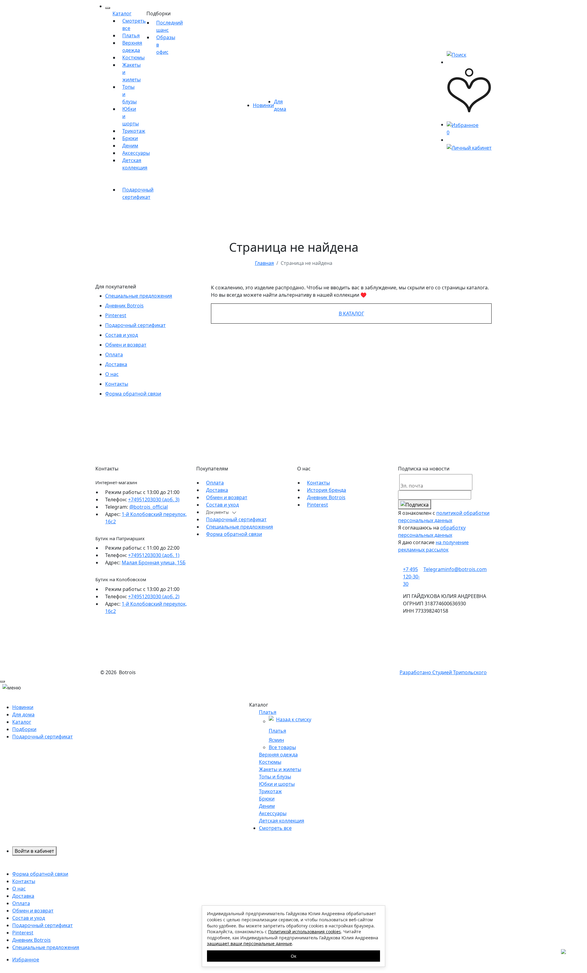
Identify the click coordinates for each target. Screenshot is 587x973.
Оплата (114, 354)
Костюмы (133, 57)
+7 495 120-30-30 (411, 576)
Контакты (116, 384)
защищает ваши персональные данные (249, 943)
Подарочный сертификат (135, 325)
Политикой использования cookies (304, 931)
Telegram (434, 569)
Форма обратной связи (133, 393)
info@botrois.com (466, 569)
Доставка (116, 364)
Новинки (263, 105)
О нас (112, 374)
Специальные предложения (138, 295)
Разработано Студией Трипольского (443, 672)
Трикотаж (133, 131)
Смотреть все (275, 828)
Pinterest (115, 315)
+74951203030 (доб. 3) (153, 499)
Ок (293, 956)
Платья (131, 35)
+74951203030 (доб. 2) (153, 596)
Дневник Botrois (124, 305)
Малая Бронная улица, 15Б (154, 562)
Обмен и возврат (125, 344)
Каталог (122, 13)
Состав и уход (121, 335)
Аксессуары (136, 153)
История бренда (326, 490)
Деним (130, 145)
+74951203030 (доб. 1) (153, 555)
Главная (264, 263)
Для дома (23, 714)
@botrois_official (148, 506)
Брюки (130, 138)
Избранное (25, 959)
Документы (217, 512)
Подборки (158, 14)
